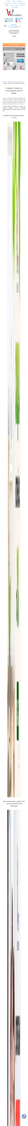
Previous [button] (7, 60)
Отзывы (15, 3)
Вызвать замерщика (14, 44)
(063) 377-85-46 (9, 18)
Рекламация (15, 7)
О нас (13, 1)
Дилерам (19, 1)
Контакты (22, 5)
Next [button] (22, 60)
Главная (8, 1)
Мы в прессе (8, 3)
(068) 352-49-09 (9, 19)
